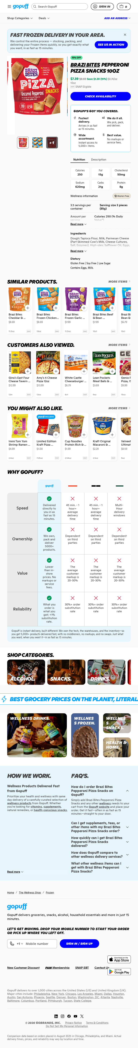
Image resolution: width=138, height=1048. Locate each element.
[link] (21, 6)
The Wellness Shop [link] (30, 892)
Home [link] (10, 892)
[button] (124, 6)
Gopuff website (99, 807)
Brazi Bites (85, 64)
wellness (105, 803)
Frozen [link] (50, 892)
